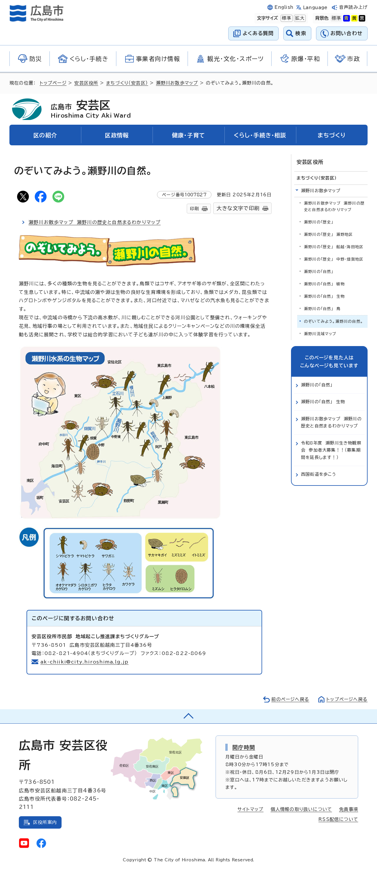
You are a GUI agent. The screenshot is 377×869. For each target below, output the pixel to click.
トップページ (53, 83)
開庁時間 (243, 747)
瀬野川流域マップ (320, 334)
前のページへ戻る (290, 699)
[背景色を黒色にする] (362, 18)
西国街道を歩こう (318, 474)
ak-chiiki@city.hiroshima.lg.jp (84, 661)
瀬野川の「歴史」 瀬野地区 (328, 234)
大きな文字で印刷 (237, 208)
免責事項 (348, 809)
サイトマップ (250, 809)
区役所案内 (45, 822)
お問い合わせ (346, 33)
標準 (286, 18)
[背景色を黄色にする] (354, 18)
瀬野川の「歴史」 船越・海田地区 (333, 247)
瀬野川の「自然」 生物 (324, 296)
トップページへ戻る (347, 699)
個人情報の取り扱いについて (301, 809)
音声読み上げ (353, 7)
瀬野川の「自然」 (318, 272)
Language (315, 7)
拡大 (299, 18)
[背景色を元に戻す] (336, 18)
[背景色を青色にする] (346, 18)
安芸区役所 (86, 83)
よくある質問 (258, 33)
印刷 (194, 208)
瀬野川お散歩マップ (177, 83)
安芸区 (91, 108)
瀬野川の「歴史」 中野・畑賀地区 (333, 259)
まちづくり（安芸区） (127, 83)
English (284, 7)
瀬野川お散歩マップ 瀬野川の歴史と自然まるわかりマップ (95, 222)
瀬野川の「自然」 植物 (324, 284)
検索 (300, 33)
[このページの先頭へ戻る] (188, 716)
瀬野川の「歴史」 (318, 222)
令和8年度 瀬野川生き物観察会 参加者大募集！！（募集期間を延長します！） (331, 450)
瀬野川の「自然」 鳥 (322, 309)
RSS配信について (338, 819)
